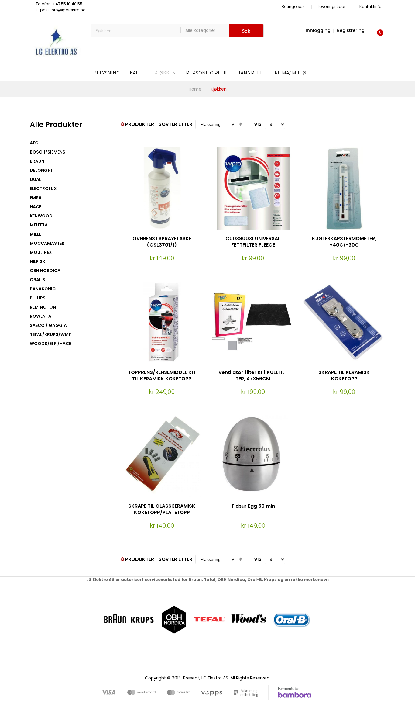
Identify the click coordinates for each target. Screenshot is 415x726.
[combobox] (135, 30)
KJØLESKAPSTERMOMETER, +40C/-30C (344, 241)
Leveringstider (332, 6)
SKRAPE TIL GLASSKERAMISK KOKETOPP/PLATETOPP (161, 509)
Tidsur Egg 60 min (253, 506)
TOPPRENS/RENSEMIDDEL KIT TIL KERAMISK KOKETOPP (162, 375)
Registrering (351, 30)
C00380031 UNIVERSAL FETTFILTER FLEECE (252, 241)
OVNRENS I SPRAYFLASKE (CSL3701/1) (161, 241)
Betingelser (293, 6)
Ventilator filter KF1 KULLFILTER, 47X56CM (252, 375)
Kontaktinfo (370, 6)
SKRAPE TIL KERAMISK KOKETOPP (344, 375)
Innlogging (318, 30)
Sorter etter (175, 124)
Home (195, 89)
